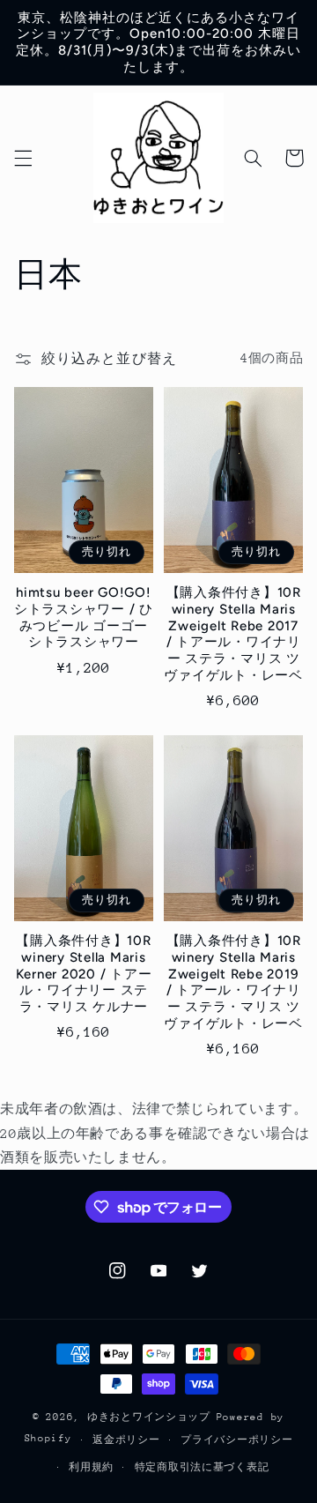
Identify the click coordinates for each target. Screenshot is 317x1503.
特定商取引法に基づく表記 (202, 1467)
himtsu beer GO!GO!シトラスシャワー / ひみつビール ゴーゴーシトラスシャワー (83, 617)
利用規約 (91, 1467)
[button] (23, 158)
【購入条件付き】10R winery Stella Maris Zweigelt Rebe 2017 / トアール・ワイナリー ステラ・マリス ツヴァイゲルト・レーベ (233, 633)
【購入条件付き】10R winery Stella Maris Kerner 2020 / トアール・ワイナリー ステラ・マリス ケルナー (84, 974)
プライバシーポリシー (236, 1440)
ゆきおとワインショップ (148, 1417)
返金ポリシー (125, 1440)
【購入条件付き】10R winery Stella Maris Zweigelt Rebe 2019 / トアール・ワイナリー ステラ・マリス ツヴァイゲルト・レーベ (233, 982)
